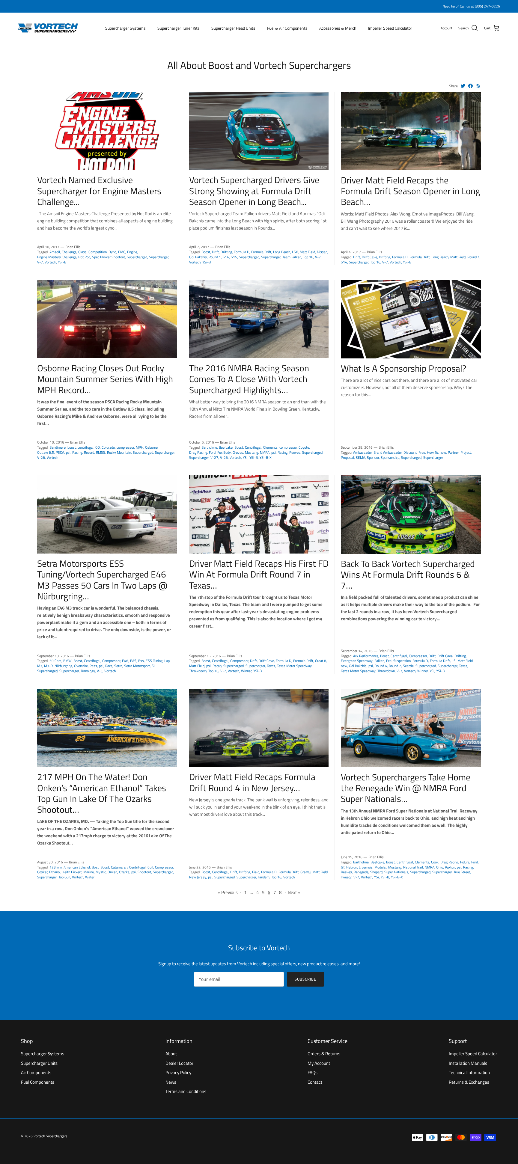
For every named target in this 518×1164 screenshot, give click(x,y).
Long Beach (281, 252)
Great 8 (320, 661)
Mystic (101, 872)
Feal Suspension (398, 661)
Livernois (366, 867)
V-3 (100, 671)
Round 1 (215, 257)
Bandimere (57, 447)
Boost (205, 252)
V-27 (214, 457)
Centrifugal (253, 447)
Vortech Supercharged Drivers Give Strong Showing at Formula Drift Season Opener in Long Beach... (254, 190)
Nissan (322, 252)
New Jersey (197, 877)
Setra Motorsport (137, 666)
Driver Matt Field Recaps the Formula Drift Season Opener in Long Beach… (410, 191)
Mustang (251, 452)
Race (108, 666)
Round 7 (395, 666)
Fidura (464, 862)
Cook (435, 862)
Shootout (144, 872)
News (170, 1082)
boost (71, 447)
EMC (121, 252)
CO (97, 447)
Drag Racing (198, 452)
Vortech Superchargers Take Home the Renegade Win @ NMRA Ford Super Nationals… (405, 788)
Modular (380, 867)
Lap (167, 661)
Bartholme (209, 447)
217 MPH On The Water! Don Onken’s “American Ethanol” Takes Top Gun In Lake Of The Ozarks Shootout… (101, 793)
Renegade (361, 872)
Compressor (111, 661)
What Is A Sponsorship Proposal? (403, 368)
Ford (212, 452)
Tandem (263, 877)
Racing (77, 452)
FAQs (312, 1072)
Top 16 (308, 257)
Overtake (81, 666)
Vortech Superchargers (50, 1136)
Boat (95, 867)
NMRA (264, 452)
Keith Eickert (72, 872)
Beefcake (226, 447)
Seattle (408, 666)
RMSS (100, 452)
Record (89, 452)
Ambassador (362, 452)
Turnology (88, 671)
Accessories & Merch (337, 28)
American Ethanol (77, 867)
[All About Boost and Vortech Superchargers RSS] (478, 86)
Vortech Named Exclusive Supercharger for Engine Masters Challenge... (99, 190)
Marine (88, 872)
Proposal (347, 457)
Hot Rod (84, 257)
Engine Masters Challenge (56, 257)
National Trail (413, 867)
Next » (294, 892)
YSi (245, 457)
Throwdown (198, 671)
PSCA (60, 452)
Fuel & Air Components (287, 28)
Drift (215, 252)
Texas (271, 666)
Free (421, 452)
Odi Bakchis (198, 257)
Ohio (439, 867)
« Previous (228, 892)
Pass (93, 666)
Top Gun (64, 877)
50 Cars (55, 661)
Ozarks (124, 872)
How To (432, 452)
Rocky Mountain (119, 452)
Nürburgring (63, 666)
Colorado (108, 447)
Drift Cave (369, 257)
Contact (315, 1082)
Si (153, 666)
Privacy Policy (178, 1072)
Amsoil (54, 252)
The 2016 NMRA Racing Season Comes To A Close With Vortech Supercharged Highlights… (249, 378)
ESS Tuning (154, 661)
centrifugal (86, 447)
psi (68, 452)
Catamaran (119, 867)
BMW (67, 661)
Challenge (69, 252)
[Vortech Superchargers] (48, 28)
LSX (295, 252)
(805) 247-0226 (487, 6)
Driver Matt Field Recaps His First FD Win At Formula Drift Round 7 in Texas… (259, 574)
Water (89, 877)
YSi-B (62, 262)
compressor (125, 447)
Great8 (305, 872)
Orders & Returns (324, 1053)
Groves (238, 452)
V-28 (41, 457)
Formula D (241, 252)
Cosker (42, 872)
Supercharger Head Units (233, 28)
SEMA (360, 457)
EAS (133, 661)
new (443, 452)
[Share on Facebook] (470, 86)
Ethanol (55, 872)
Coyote (304, 447)
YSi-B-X (266, 457)
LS (454, 661)
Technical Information (469, 1072)
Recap (217, 666)
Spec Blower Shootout (108, 257)
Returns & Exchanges (469, 1082)
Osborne (151, 447)
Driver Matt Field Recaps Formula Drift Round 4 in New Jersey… (252, 782)
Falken (379, 661)
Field (255, 872)
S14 (226, 257)
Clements (270, 447)
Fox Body (224, 452)
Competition (97, 252)
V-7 (40, 262)
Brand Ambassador (388, 452)
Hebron (351, 867)
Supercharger (158, 257)
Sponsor (373, 457)
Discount (410, 452)
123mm (55, 867)
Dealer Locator (179, 1063)
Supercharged (137, 257)
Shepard (376, 872)
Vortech (50, 262)
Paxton (450, 867)
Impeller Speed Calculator (390, 28)
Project (465, 452)
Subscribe (305, 979)
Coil (150, 867)
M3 (39, 666)
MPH (139, 447)
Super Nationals (396, 872)
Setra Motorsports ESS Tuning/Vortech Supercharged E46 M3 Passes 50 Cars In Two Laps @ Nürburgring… (102, 580)
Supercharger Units (39, 1063)
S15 (234, 257)
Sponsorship (390, 457)
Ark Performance (365, 656)
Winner (246, 671)
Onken (112, 872)
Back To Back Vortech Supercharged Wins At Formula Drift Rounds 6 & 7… (408, 574)
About (171, 1053)
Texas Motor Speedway (294, 666)
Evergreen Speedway (357, 661)
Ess (141, 661)
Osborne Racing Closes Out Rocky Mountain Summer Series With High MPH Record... (105, 378)
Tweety (346, 877)
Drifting (226, 252)
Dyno (112, 252)
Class (82, 252)
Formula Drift (261, 252)
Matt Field (307, 252)
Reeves (294, 452)
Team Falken (291, 257)
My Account (319, 1063)
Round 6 (381, 666)
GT (342, 867)
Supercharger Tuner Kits (178, 28)
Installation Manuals (468, 1063)
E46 (125, 661)
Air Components (36, 1072)
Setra (118, 666)
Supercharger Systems (125, 28)
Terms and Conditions (185, 1091)
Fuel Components (37, 1082)
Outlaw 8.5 (45, 452)
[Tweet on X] (463, 86)
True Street (462, 872)
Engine (132, 252)
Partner (453, 452)
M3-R (48, 666)
